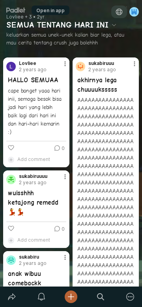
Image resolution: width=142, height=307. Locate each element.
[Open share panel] (12, 297)
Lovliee (15, 17)
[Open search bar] (101, 296)
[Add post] (71, 297)
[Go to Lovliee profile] (11, 66)
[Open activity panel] (41, 297)
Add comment (33, 159)
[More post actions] (59, 67)
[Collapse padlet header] (114, 24)
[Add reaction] (11, 147)
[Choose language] (119, 12)
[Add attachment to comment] (11, 159)
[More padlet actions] (130, 297)
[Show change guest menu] (134, 12)
